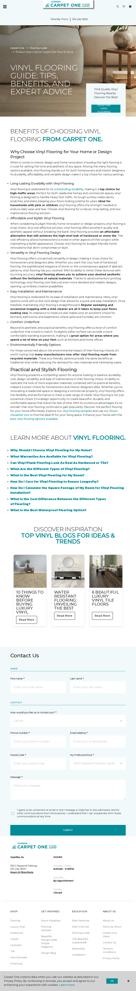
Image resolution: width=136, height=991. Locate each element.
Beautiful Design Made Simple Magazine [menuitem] (49, 941)
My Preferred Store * (82, 755)
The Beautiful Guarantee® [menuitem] (80, 941)
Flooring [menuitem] (15, 920)
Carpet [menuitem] (14, 939)
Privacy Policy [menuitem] (111, 958)
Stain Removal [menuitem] (80, 920)
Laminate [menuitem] (16, 945)
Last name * (77, 678)
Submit (68, 830)
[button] (118, 6)
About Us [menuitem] (108, 920)
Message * (16, 777)
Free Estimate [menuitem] (18, 957)
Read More (26, 619)
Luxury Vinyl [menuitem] (17, 926)
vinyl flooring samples (77, 411)
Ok (112, 980)
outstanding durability (68, 189)
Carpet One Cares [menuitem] (110, 934)
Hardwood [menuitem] (16, 932)
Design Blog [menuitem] (48, 952)
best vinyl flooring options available (34, 419)
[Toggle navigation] (5, 6)
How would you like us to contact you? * (33, 712)
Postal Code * (18, 755)
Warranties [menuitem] (78, 948)
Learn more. (67, 985)
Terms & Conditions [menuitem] (109, 950)
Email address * (79, 733)
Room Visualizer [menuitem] (51, 920)
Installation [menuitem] (79, 954)
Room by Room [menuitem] (112, 926)
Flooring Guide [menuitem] (81, 932)
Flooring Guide (38, 48)
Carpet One (17, 48)
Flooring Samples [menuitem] (46, 928)
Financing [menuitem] (16, 963)
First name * (17, 678)
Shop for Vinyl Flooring (104, 109)
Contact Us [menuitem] (109, 942)
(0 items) (130, 6)
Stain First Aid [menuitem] (80, 926)
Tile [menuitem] (12, 951)
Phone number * (20, 733)
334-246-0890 (80, 19)
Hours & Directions (21, 872)
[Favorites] (124, 6)
